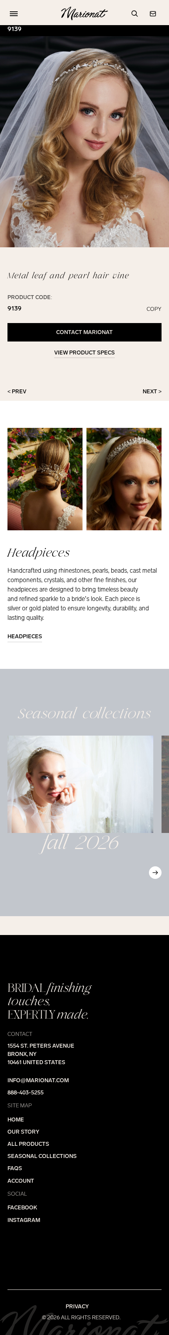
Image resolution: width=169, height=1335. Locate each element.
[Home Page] (84, 13)
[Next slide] (155, 872)
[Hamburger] (12, 13)
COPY (154, 309)
